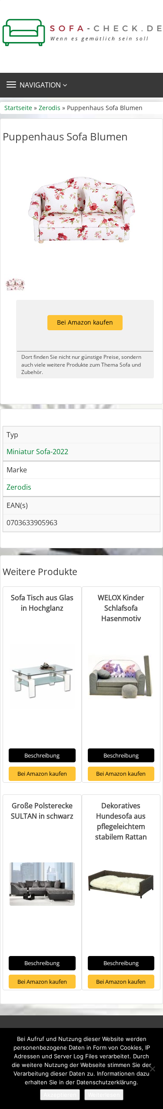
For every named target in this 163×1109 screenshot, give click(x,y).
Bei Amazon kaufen (85, 322)
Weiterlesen (104, 1094)
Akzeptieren (60, 1094)
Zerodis (49, 108)
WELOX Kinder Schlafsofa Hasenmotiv (121, 608)
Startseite (18, 108)
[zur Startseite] (81, 33)
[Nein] (152, 1068)
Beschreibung (42, 755)
